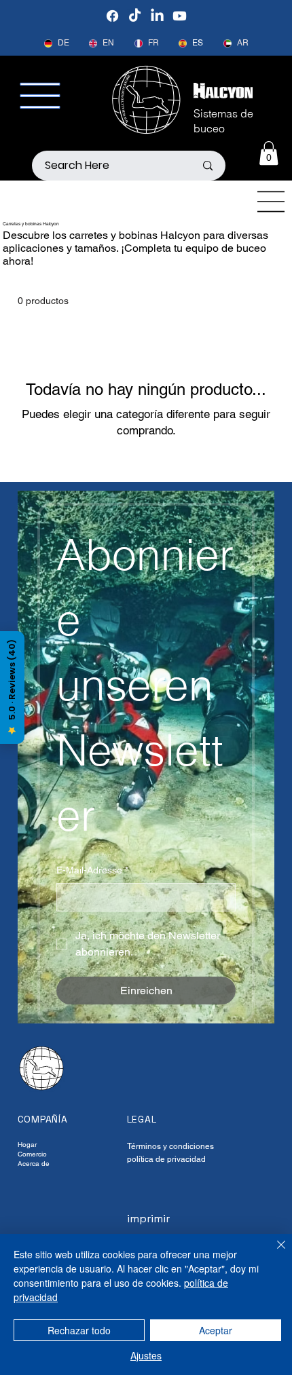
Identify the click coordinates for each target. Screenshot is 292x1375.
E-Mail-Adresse (92, 870)
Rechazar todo (79, 1330)
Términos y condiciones (170, 1146)
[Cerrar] (273, 1253)
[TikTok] (135, 16)
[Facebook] (112, 16)
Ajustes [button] (146, 1355)
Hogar (27, 1144)
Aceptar (215, 1330)
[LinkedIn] (157, 16)
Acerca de (34, 1163)
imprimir (148, 1218)
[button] (268, 153)
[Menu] (272, 202)
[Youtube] (179, 16)
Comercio (32, 1154)
